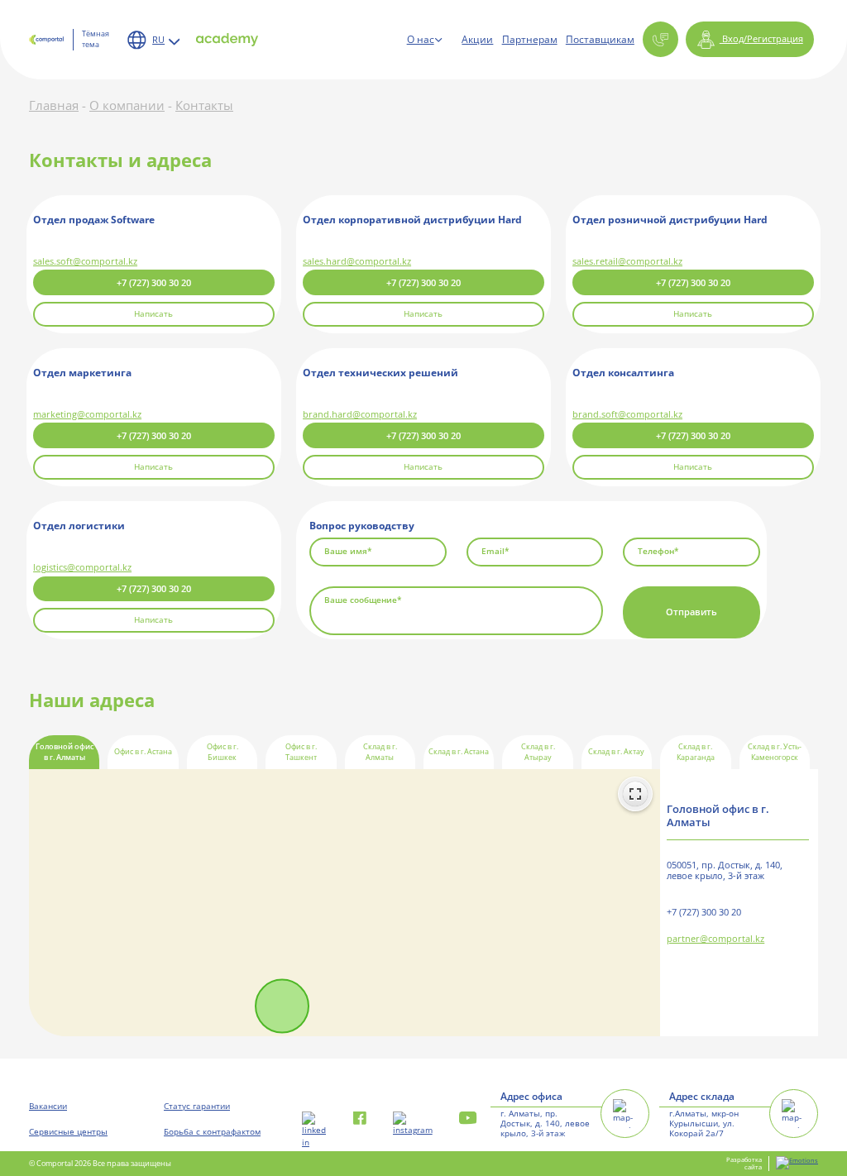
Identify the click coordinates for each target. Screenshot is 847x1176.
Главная (54, 105)
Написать (153, 313)
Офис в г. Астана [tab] (143, 752)
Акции (477, 38)
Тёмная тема (95, 39)
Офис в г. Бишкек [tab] (222, 752)
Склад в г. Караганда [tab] (696, 752)
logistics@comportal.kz (82, 567)
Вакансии (48, 1106)
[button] (660, 39)
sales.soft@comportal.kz (85, 261)
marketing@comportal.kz (87, 414)
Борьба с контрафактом (212, 1131)
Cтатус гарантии (197, 1106)
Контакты (204, 105)
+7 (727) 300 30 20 (154, 282)
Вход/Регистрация (761, 38)
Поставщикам (600, 38)
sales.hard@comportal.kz (357, 261)
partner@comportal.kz (715, 939)
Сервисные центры (68, 1131)
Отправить (691, 611)
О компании (127, 105)
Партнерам (529, 38)
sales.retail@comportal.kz (627, 261)
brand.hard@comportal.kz (360, 414)
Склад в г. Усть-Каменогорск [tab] (775, 752)
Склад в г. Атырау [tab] (538, 752)
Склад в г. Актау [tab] (616, 752)
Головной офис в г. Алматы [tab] (64, 752)
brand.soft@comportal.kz (627, 414)
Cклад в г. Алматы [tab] (380, 752)
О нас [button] (420, 38)
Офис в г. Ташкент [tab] (301, 752)
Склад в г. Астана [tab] (458, 752)
